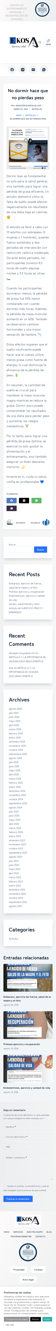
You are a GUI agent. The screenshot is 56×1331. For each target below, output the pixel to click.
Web (8, 1146)
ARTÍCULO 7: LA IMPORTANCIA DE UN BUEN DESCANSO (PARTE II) (23, 672)
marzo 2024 (15, 828)
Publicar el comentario (18, 1198)
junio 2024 (14, 815)
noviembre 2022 (17, 893)
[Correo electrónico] (33, 69)
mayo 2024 (14, 819)
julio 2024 (14, 811)
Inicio (6, 1232)
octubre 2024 (16, 799)
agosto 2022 (15, 906)
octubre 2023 (16, 848)
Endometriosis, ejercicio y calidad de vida (26, 1087)
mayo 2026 (14, 721)
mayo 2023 (14, 869)
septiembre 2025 (18, 754)
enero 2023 (15, 885)
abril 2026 (14, 725)
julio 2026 (14, 713)
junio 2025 (14, 766)
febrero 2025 (16, 782)
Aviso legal (28, 1279)
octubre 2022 (16, 898)
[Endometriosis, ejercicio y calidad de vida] (28, 1069)
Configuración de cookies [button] (17, 1319)
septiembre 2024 (18, 803)
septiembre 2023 (18, 852)
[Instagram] (22, 69)
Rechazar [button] (35, 1319)
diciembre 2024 (17, 791)
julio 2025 (14, 762)
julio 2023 (14, 861)
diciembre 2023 (17, 840)
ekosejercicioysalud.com (22, 653)
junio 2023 (14, 865)
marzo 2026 (15, 729)
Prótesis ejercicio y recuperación (26, 591)
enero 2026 (15, 737)
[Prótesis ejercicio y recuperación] (28, 1025)
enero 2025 (15, 787)
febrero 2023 (16, 881)
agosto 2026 (15, 708)
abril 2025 (14, 774)
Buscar (12, 544)
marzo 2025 (15, 778)
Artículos (37, 109)
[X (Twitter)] (24, 500)
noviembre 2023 (17, 844)
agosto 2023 (15, 856)
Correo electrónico (17, 1136)
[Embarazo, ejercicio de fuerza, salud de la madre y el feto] (28, 978)
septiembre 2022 (18, 902)
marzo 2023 (15, 877)
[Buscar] (40, 42)
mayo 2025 (14, 770)
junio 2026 (14, 717)
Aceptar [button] (47, 1319)
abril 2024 (14, 824)
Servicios (18, 1232)
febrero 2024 (16, 832)
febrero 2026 (16, 733)
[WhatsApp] (44, 69)
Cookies (38, 1269)
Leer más (10, 1324)
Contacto (40, 1236)
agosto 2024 (15, 807)
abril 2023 (14, 873)
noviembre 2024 (17, 795)
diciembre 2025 (17, 741)
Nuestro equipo (35, 1232)
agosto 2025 (15, 758)
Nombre (11, 1126)
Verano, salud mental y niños (24, 604)
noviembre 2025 (17, 745)
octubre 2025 (16, 750)
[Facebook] (12, 69)
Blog (49, 1232)
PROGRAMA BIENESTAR (21, 1236)
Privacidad (18, 1269)
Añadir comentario (16, 1157)
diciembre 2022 (17, 889)
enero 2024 (15, 836)
